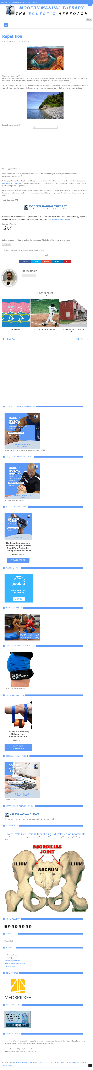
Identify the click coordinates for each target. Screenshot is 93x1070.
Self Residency (16, 329)
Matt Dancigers (28, 250)
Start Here (4, 2)
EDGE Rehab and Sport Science (15, 963)
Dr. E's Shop (8, 958)
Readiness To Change (10, 183)
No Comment (25, 41)
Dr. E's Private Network (12, 955)
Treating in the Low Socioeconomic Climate (72, 330)
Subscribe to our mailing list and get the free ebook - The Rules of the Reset (30, 240)
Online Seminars (10, 966)
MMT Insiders (27, 2)
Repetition (37, 250)
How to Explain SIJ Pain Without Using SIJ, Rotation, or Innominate (45, 834)
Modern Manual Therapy (12, 960)
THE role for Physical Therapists (44, 329)
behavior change (17, 250)
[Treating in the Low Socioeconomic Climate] (73, 313)
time (42, 250)
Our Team (36, 2)
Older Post (80, 339)
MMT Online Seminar (15, 2)
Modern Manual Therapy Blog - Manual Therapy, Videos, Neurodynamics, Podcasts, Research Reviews (45, 1062)
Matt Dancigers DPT (15, 41)
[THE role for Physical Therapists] (45, 313)
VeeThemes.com (7, 1065)
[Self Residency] (16, 313)
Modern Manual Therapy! (61, 219)
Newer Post (11, 339)
